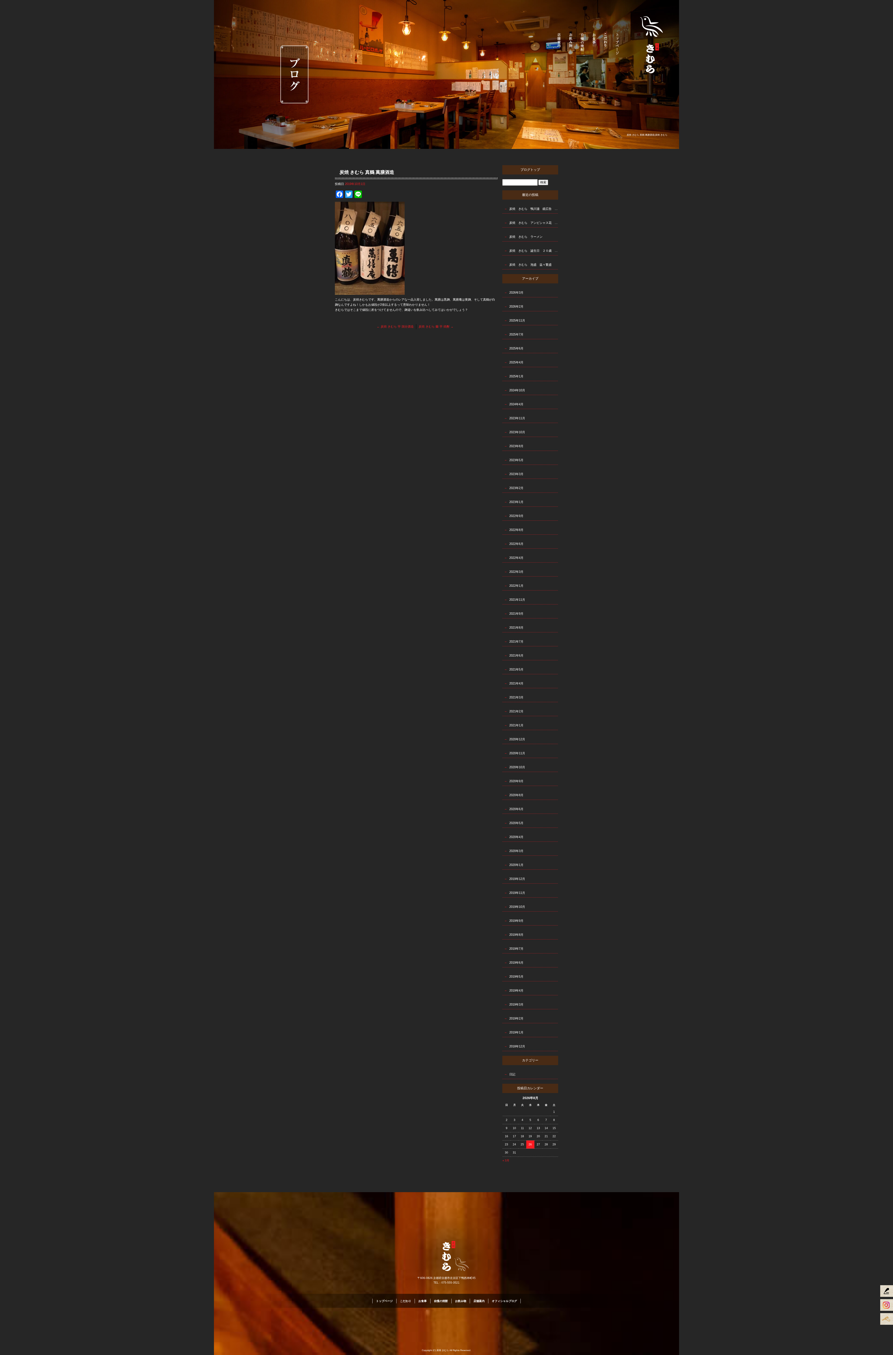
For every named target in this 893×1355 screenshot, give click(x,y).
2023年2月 (516, 488)
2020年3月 (516, 851)
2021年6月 (516, 655)
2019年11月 (517, 893)
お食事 (594, 43)
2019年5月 (516, 976)
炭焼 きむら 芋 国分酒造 (395, 326)
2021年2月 (516, 711)
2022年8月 (516, 530)
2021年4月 (516, 683)
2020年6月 (516, 809)
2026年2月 (516, 306)
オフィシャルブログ (504, 1301)
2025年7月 (516, 334)
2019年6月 (516, 962)
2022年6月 (516, 544)
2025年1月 (516, 376)
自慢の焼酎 (582, 43)
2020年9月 (516, 781)
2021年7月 (516, 641)
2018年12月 (517, 1046)
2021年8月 (516, 627)
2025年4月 (516, 362)
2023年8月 (516, 446)
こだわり (606, 43)
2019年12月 (517, 879)
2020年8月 (516, 795)
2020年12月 (517, 739)
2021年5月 (516, 669)
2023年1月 (516, 502)
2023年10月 (517, 432)
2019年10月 (517, 907)
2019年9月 (516, 920)
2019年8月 (516, 934)
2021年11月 (517, 599)
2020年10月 (517, 767)
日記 (512, 1074)
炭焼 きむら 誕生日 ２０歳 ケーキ (533, 250)
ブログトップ (530, 169)
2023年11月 (517, 418)
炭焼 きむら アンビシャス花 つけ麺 (533, 223)
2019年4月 (516, 990)
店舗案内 (559, 43)
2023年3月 (516, 474)
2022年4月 (516, 558)
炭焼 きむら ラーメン (526, 236)
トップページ (617, 43)
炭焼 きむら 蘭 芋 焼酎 (436, 326)
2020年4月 (516, 837)
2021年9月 (516, 613)
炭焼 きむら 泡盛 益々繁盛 (530, 264)
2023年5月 (516, 460)
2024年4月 (516, 404)
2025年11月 (517, 320)
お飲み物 (571, 43)
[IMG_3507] (370, 292)
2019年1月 (516, 1032)
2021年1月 (516, 725)
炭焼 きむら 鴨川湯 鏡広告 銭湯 (533, 209)
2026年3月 (516, 292)
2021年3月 (516, 697)
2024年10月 (517, 390)
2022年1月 (516, 585)
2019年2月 (516, 1018)
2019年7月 (516, 948)
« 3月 (506, 1160)
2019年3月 (516, 1004)
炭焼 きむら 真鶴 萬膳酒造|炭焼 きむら (647, 135)
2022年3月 (516, 572)
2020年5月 (516, 823)
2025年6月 (516, 348)
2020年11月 (517, 753)
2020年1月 (516, 865)
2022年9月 (516, 516)
